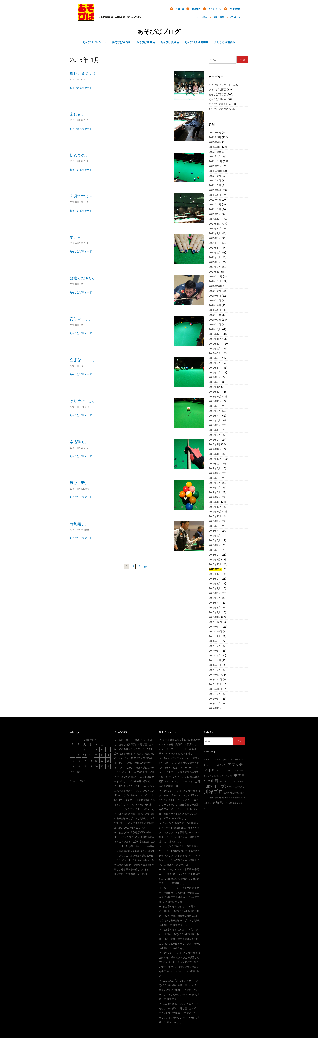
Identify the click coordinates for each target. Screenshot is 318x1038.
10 (84, 755)
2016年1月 (214, 559)
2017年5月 (215, 482)
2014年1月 (215, 674)
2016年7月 (215, 530)
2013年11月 (215, 684)
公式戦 (221, 781)
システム (234, 760)
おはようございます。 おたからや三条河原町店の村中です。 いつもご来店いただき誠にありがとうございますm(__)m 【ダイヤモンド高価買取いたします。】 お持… (134, 795)
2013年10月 (215, 689)
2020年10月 (215, 286)
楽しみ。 (77, 114)
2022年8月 (215, 180)
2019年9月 (215, 348)
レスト (222, 776)
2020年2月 (215, 324)
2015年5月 (215, 597)
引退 (232, 793)
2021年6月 (215, 247)
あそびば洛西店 (217, 89)
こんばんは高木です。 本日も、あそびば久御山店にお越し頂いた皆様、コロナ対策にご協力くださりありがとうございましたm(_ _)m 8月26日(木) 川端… (179, 989)
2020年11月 (215, 281)
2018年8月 (215, 410)
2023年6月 (215, 132)
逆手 (226, 803)
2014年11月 (215, 626)
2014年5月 (215, 655)
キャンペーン (215, 9)
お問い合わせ (234, 17)
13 (102, 755)
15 (72, 760)
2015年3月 (215, 607)
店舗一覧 (179, 9)
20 (102, 760)
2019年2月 (215, 382)
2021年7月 (215, 242)
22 (72, 766)
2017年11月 (215, 454)
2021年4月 (215, 257)
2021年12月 (215, 219)
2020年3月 (215, 319)
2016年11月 (215, 511)
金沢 (230, 803)
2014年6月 (215, 650)
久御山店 (211, 781)
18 (90, 760)
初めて (230, 781)
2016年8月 (215, 526)
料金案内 (196, 9)
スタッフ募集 (201, 17)
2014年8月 (215, 641)
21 (108, 760)
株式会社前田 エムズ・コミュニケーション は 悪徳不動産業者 (179, 781)
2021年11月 (215, 223)
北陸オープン (217, 786)
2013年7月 (215, 703)
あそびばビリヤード (81, 87)
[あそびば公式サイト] (86, 18)
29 (72, 772)
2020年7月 (215, 300)
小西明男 (174, 883)
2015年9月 (215, 578)
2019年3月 (215, 377)
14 (108, 755)
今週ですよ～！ (83, 196)
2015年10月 (215, 573)
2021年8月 (215, 238)
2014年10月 (215, 631)
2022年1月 (215, 214)
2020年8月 (215, 295)
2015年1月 (214, 617)
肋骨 (210, 803)
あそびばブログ (159, 31)
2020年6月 (215, 305)
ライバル (215, 776)
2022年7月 (215, 185)
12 (96, 755)
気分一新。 (79, 483)
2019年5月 (215, 367)
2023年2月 (215, 151)
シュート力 (210, 765)
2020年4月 (215, 314)
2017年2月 (215, 497)
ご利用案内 (234, 9)
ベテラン (219, 765)
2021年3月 (215, 262)
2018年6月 (215, 420)
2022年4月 (215, 199)
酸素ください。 (83, 278)
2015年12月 (215, 564)
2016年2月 (215, 554)
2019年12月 (215, 334)
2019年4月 (215, 372)
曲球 (216, 798)
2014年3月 (215, 665)
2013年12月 (215, 679)
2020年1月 (215, 329)
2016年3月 (215, 550)
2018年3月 (215, 434)
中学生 (239, 775)
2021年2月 (215, 266)
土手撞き (239, 787)
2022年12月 (215, 161)
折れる (237, 793)
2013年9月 (215, 693)
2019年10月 (215, 343)
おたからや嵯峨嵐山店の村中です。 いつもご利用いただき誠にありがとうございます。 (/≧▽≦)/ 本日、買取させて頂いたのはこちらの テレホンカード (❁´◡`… (134, 772)
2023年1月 (215, 156)
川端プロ (213, 792)
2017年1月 (214, 502)
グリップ (227, 760)
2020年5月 (215, 310)
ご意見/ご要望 (218, 17)
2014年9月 (215, 636)
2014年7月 (215, 645)
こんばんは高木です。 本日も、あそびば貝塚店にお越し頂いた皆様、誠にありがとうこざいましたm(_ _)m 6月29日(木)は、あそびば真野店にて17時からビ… (134, 818)
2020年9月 (215, 290)
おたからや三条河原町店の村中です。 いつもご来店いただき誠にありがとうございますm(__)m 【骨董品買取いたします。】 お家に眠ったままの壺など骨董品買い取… (134, 841)
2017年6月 (215, 478)
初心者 (236, 781)
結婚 (205, 803)
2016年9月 (215, 521)
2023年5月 (215, 137)
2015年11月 (215, 569)
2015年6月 (215, 593)
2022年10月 (215, 171)
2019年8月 (215, 353)
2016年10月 (215, 516)
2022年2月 (215, 209)
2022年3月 (215, 204)
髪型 (240, 803)
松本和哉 (185, 753)
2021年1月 (214, 271)
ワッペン (229, 776)
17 (84, 760)
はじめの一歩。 (83, 401)
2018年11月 (215, 396)
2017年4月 (215, 487)
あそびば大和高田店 (220, 104)
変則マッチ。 (81, 319)
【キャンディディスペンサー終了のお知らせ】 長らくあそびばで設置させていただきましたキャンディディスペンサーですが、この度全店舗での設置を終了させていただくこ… (179, 767)
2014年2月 (215, 669)
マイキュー (213, 770)
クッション (218, 760)
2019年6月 (215, 362)
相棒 (232, 798)
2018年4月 (215, 430)
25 (90, 766)
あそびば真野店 (217, 94)
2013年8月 (215, 698)
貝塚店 (217, 802)
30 (78, 772)
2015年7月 (215, 588)
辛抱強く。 (79, 442)
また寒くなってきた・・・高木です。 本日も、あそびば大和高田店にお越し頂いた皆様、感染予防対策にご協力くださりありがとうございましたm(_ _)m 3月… (179, 915)
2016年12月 (215, 506)
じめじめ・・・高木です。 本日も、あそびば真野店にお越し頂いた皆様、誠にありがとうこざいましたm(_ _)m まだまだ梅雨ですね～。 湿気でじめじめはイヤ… (134, 749)
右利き (232, 787)
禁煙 (243, 798)
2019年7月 (215, 358)
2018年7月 (215, 415)
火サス (227, 798)
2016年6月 (215, 535)
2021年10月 (215, 228)
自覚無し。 (79, 523)
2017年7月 (215, 473)
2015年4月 (215, 602)
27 (102, 766)
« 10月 (73, 780)
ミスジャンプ (228, 771)
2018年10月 (215, 401)
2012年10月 (215, 708)
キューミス (208, 760)
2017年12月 (215, 449)
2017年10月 (215, 458)
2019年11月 (215, 338)
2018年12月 (215, 391)
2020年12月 (215, 276)
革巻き (235, 803)
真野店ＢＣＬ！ (83, 73)
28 (107, 766)
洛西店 (221, 798)
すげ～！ (77, 237)
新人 (211, 798)
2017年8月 (215, 468)
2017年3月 (215, 492)
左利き (226, 793)
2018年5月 (215, 425)
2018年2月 (215, 439)
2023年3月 (215, 147)
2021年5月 (215, 252)
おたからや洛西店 (219, 108)
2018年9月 (215, 406)
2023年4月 (215, 142)
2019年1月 (214, 386)
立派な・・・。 (83, 360)
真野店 (237, 798)
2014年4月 (215, 660)
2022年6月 (215, 190)
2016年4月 (215, 545)
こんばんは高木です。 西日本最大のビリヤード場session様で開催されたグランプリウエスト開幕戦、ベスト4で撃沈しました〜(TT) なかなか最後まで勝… (179, 832)
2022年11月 (215, 166)
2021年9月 (215, 233)
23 (78, 766)
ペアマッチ (233, 764)
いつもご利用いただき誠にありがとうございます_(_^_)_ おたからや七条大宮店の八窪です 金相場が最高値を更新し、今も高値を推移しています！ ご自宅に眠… (134, 864)
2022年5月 (215, 195)
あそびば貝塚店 (217, 99)
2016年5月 (215, 540)
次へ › (146, 566)
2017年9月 (215, 463)
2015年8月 (215, 583)
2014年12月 (215, 621)
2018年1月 (214, 444)
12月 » (82, 780)
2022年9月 (215, 175)
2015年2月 (215, 612)
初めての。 (79, 155)
